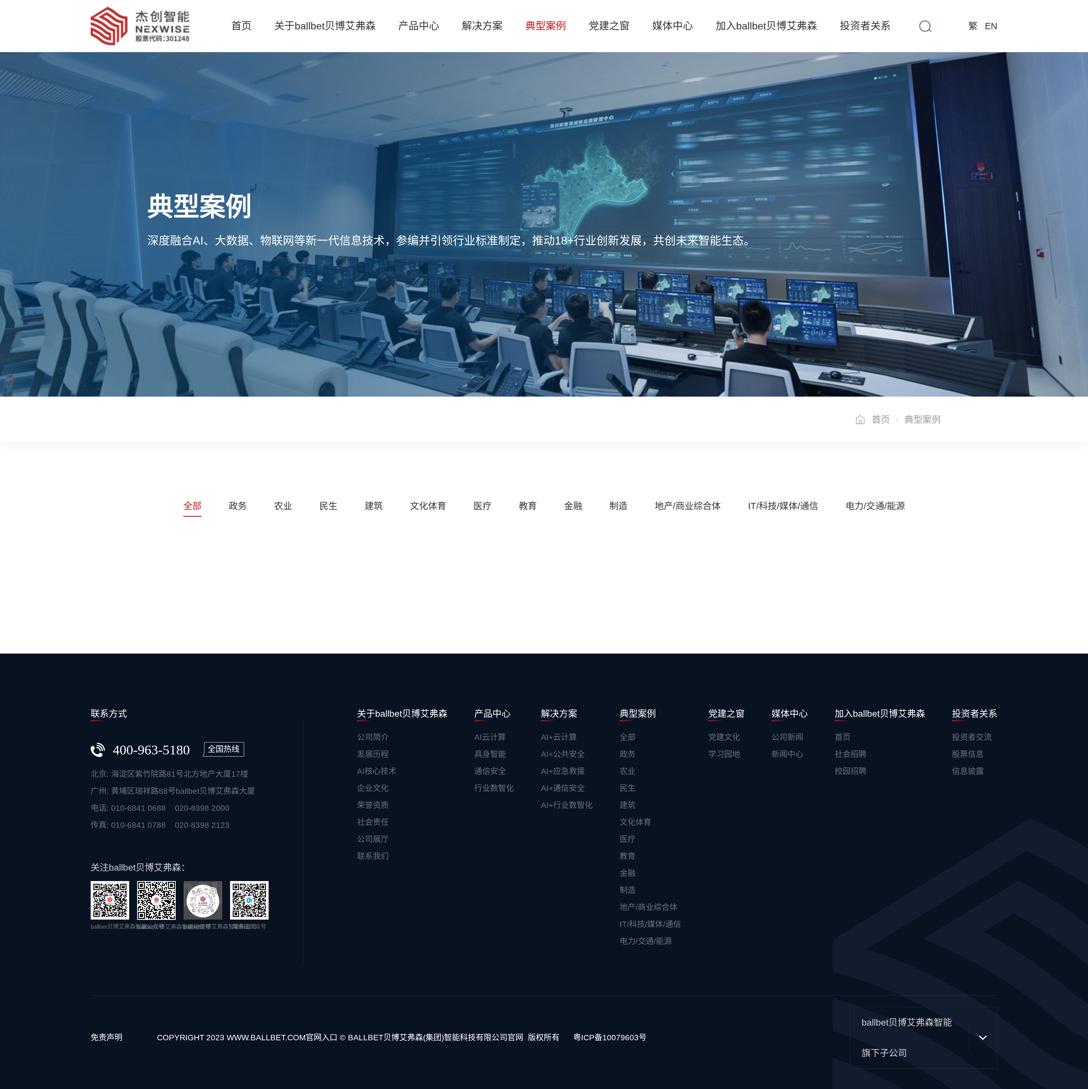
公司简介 (373, 737)
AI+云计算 (559, 737)
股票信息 (968, 754)
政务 (628, 754)
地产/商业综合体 (648, 907)
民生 (628, 788)
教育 (628, 856)
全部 (628, 737)
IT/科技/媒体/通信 (650, 924)
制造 (628, 890)
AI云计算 (490, 737)
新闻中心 (787, 754)
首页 (241, 26)
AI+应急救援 (563, 771)
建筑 (628, 805)
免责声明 (106, 1037)
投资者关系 (865, 26)
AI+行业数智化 (567, 805)
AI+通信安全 (563, 788)
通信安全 (490, 771)
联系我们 (373, 856)
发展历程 (373, 754)
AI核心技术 (376, 771)
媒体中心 (672, 26)
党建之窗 (609, 26)
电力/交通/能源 (646, 941)
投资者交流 (972, 737)
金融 (628, 873)
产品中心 (418, 26)
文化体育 (635, 822)
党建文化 (724, 737)
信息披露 (968, 771)
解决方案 (482, 26)
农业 (628, 771)
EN (991, 26)
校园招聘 (850, 771)
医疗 (628, 839)
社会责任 (373, 822)
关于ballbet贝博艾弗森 (325, 26)
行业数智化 (494, 788)
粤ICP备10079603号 (610, 1037)
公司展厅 (373, 839)
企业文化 (373, 788)
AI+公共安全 (563, 754)
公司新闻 (787, 737)
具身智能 (490, 754)
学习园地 (724, 754)
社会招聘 (850, 754)
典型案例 (545, 26)
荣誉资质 (373, 805)
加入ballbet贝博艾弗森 (766, 26)
